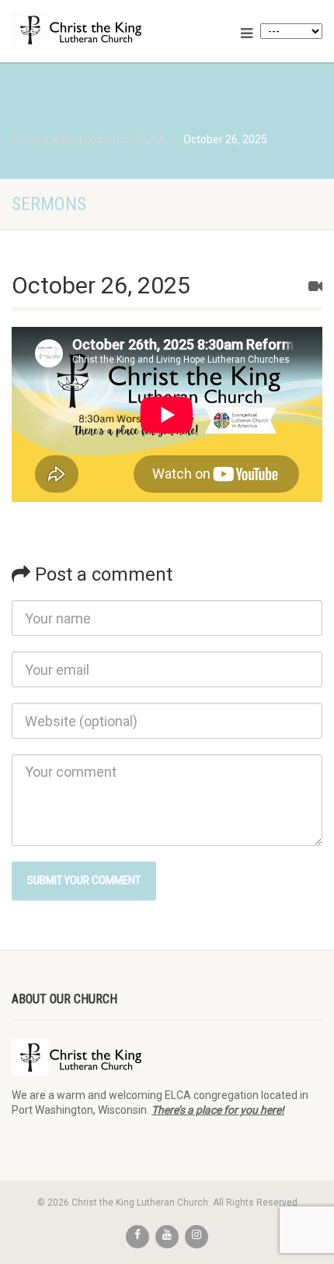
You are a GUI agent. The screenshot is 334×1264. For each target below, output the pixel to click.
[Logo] (111, 30)
